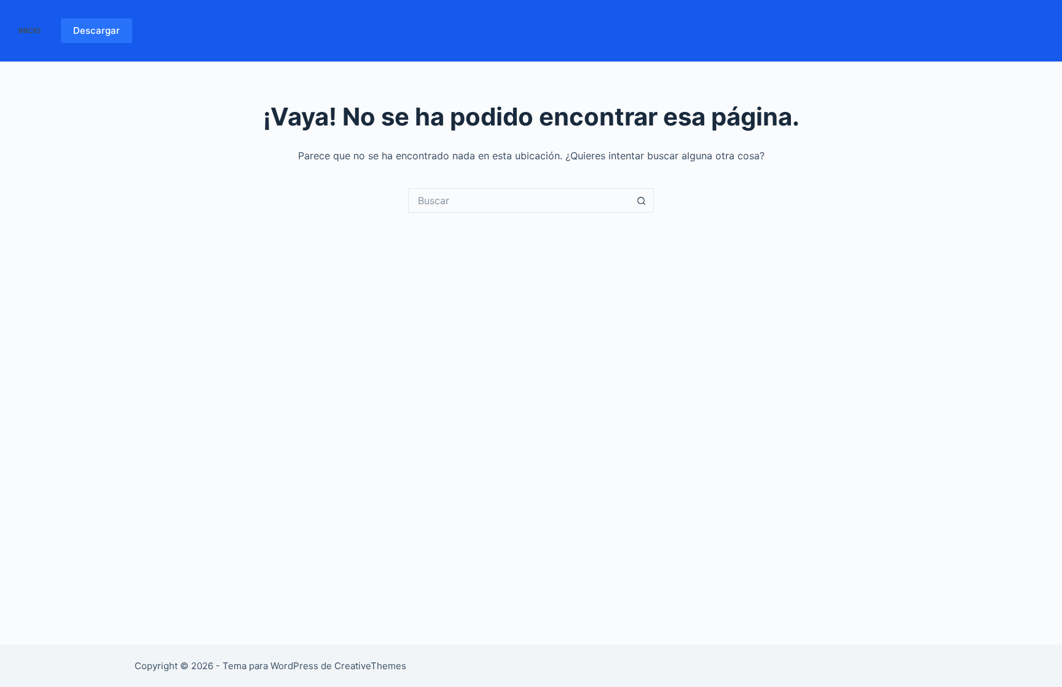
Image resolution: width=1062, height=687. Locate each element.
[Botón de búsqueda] (641, 200)
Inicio (29, 30)
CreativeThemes (370, 666)
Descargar (96, 30)
